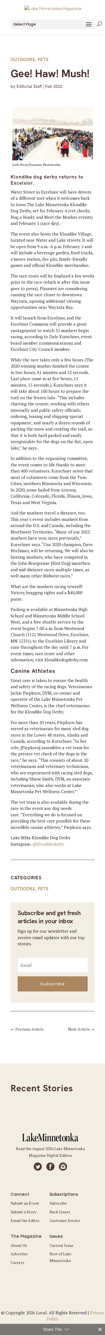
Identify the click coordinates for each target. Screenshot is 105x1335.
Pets (43, 59)
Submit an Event (25, 1203)
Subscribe (58, 1203)
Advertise (19, 1253)
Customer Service (65, 1220)
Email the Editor (25, 1220)
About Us (19, 1245)
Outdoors (23, 59)
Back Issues (60, 1211)
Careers (17, 1262)
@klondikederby (48, 844)
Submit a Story (23, 1211)
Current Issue (61, 1245)
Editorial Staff (29, 86)
